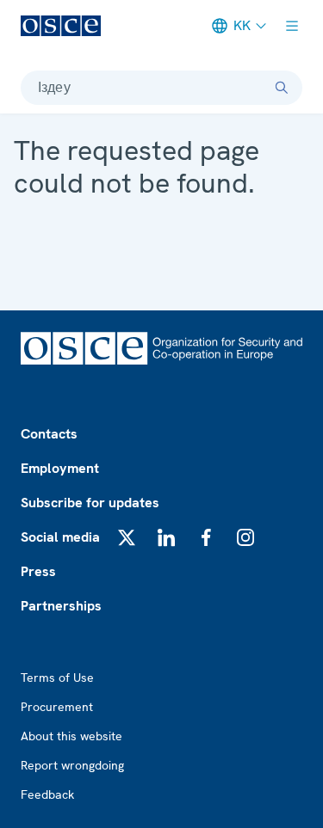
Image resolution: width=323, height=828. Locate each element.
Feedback (47, 794)
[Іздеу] (281, 88)
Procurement (57, 707)
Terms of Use (57, 677)
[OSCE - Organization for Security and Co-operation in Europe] (61, 25)
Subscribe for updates (90, 503)
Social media (60, 537)
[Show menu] (292, 26)
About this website (71, 736)
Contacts (49, 434)
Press (38, 571)
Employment (60, 468)
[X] (127, 537)
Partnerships (61, 606)
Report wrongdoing (72, 765)
